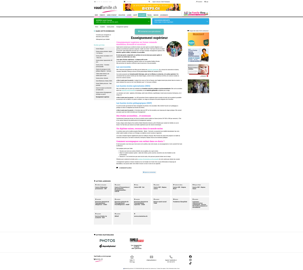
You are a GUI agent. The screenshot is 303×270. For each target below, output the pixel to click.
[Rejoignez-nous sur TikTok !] (190, 263)
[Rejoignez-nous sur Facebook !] (190, 256)
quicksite (131, 268)
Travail (149, 15)
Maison (156, 15)
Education (122, 15)
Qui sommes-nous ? (153, 268)
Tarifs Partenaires (165, 2)
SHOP (110, 2)
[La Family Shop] (195, 13)
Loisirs (129, 15)
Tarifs (167, 268)
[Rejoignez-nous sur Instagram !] (190, 260)
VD (95, 2)
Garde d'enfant (112, 15)
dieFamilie (105, 2)
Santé (135, 15)
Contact (158, 268)
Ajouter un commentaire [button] (150, 172)
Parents (102, 15)
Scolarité (142, 15)
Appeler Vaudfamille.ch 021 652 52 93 (171, 261)
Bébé (96, 15)
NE (99, 2)
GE (97, 2)
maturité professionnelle (128, 90)
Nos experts (163, 268)
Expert (154, 2)
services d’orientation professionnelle (148, 159)
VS (101, 2)
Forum (178, 268)
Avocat (158, 2)
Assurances (164, 15)
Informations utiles (172, 268)
